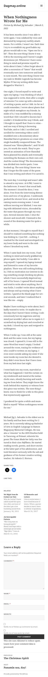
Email (7, 604)
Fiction (7, 25)
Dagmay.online (15, 6)
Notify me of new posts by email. (17, 633)
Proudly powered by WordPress (16, 674)
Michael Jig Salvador (23, 25)
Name (7, 593)
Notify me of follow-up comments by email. (21, 627)
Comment (9, 561)
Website (7, 614)
